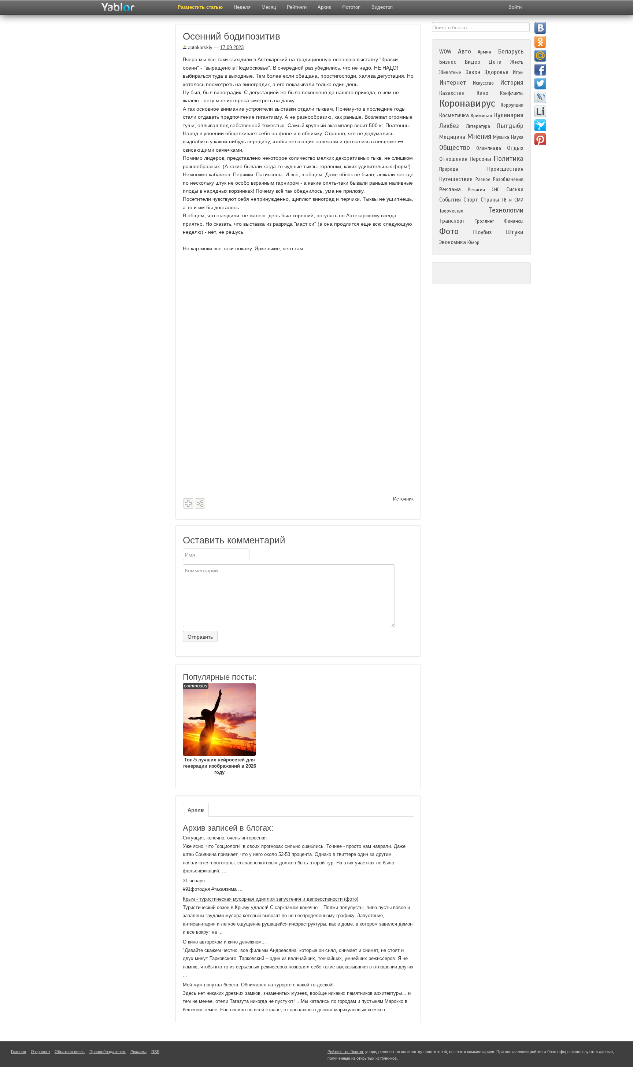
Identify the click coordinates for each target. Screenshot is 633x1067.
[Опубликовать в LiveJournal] (540, 97)
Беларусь (510, 51)
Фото (449, 231)
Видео (472, 62)
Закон (473, 72)
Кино (482, 93)
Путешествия (456, 179)
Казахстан (451, 93)
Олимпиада (488, 148)
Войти (515, 7)
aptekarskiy (199, 47)
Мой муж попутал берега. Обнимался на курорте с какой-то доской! (258, 984)
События (450, 199)
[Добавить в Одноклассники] (540, 42)
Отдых (515, 148)
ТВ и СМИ (512, 200)
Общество (454, 147)
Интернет (452, 82)
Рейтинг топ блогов (345, 1051)
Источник (403, 499)
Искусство (483, 83)
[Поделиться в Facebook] (540, 69)
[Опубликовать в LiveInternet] (540, 111)
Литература (478, 126)
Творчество (451, 211)
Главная (18, 1051)
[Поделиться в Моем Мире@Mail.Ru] (540, 56)
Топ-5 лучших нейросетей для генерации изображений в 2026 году (219, 729)
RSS (155, 1051)
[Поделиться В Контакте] (540, 28)
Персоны (480, 159)
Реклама (450, 189)
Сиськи (514, 189)
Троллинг (484, 221)
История (511, 82)
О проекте (40, 1051)
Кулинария (508, 115)
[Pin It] (540, 139)
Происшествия (505, 169)
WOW (445, 51)
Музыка (501, 137)
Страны (490, 199)
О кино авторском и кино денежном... (224, 942)
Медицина (452, 137)
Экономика (452, 242)
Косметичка (454, 115)
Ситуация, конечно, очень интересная (225, 838)
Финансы (513, 221)
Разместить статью (200, 7)
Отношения (453, 159)
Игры (518, 72)
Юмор (473, 242)
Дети (495, 62)
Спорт (470, 199)
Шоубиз (482, 232)
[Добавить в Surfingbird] (540, 125)
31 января (194, 880)
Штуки (514, 232)
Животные (450, 72)
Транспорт (452, 221)
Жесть (516, 62)
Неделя (242, 7)
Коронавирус (467, 103)
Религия (476, 190)
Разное (483, 179)
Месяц (269, 7)
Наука (517, 137)
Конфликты (511, 93)
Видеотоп (382, 7)
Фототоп (351, 7)
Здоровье (496, 72)
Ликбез (449, 126)
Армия (484, 52)
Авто (464, 51)
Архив (324, 7)
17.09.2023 (232, 47)
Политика (508, 158)
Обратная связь (70, 1051)
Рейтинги (297, 7)
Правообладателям (107, 1051)
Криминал (481, 116)
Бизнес (447, 62)
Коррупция (512, 105)
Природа (448, 169)
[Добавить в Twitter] (540, 83)
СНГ (495, 190)
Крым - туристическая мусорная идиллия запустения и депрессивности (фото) (270, 899)
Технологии (505, 210)
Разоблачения (508, 179)
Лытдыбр (510, 126)
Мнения (479, 136)
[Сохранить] (188, 503)
